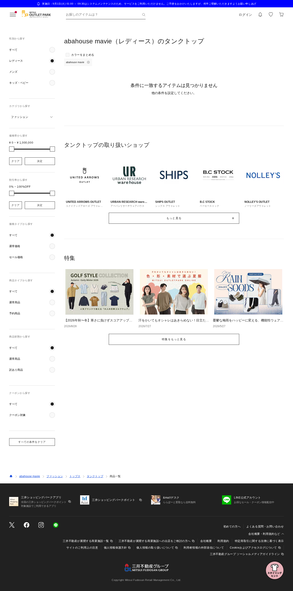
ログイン (245, 14)
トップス (74, 476)
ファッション (54, 476)
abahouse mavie (29, 476)
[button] (32, 49)
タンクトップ (95, 476)
